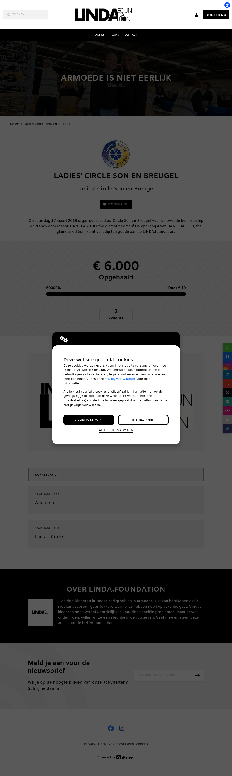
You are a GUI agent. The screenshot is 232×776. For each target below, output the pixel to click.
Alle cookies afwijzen (116, 430)
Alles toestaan (88, 420)
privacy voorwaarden (120, 379)
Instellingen (143, 420)
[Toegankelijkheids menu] (227, 5)
